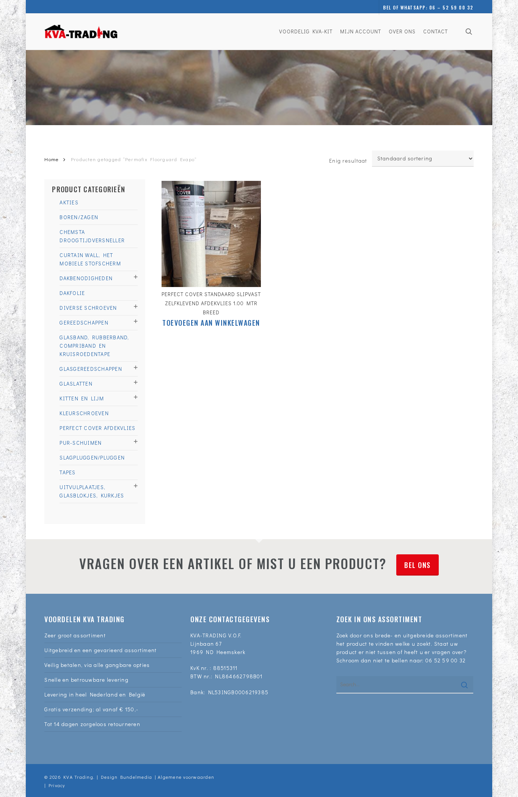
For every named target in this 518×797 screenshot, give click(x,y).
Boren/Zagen (79, 217)
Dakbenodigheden (86, 278)
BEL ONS (417, 565)
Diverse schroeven (88, 307)
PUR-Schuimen (81, 442)
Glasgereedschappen (91, 368)
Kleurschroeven (84, 413)
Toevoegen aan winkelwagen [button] (211, 322)
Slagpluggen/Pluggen (92, 457)
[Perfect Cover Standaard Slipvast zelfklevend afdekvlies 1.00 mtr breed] (211, 234)
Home (51, 159)
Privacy (57, 785)
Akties (69, 202)
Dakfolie (72, 293)
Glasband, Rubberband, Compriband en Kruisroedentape (94, 346)
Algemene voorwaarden (186, 777)
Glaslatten (76, 383)
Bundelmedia (135, 777)
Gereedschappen (84, 322)
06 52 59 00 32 (445, 660)
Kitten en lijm (82, 398)
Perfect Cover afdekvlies (97, 427)
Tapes (67, 472)
